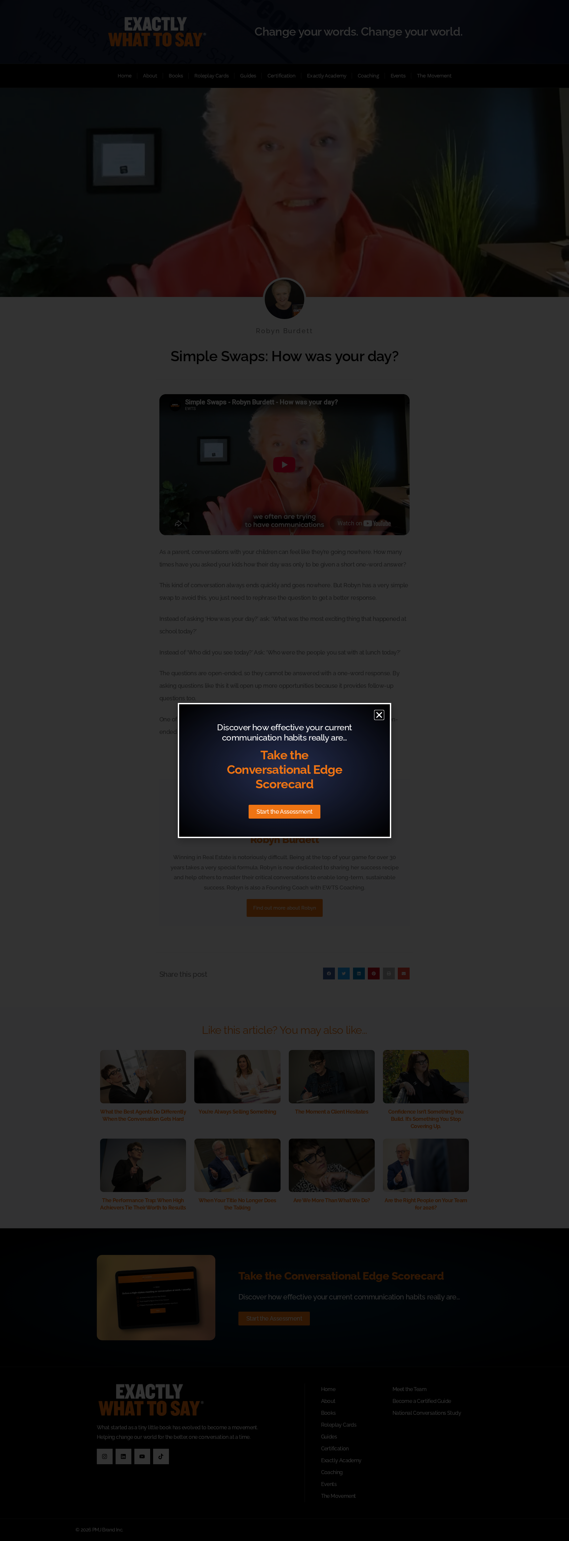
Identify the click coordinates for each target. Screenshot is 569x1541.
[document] (284, 770)
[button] (379, 715)
